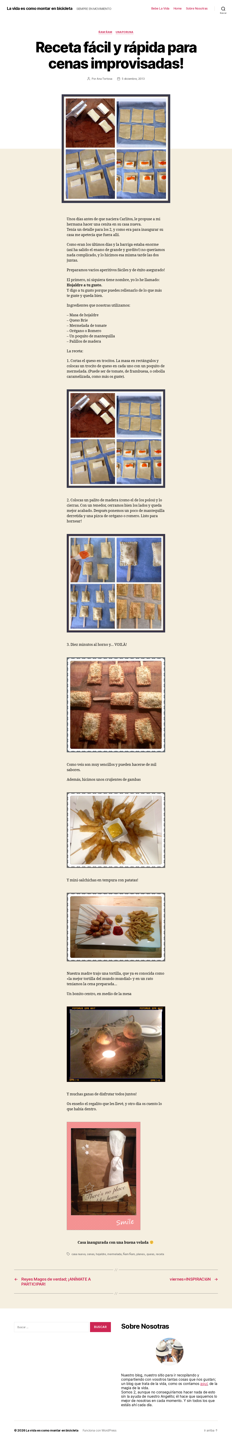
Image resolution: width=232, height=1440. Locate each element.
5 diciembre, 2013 (133, 78)
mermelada (114, 1254)
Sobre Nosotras (197, 8)
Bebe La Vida (160, 8)
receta (160, 1254)
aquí (203, 1384)
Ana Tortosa (104, 78)
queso (150, 1254)
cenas (90, 1254)
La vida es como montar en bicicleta (39, 8)
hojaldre (101, 1254)
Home (178, 8)
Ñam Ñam (105, 32)
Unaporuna (124, 32)
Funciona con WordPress (100, 1430)
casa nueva (78, 1254)
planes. (140, 1254)
